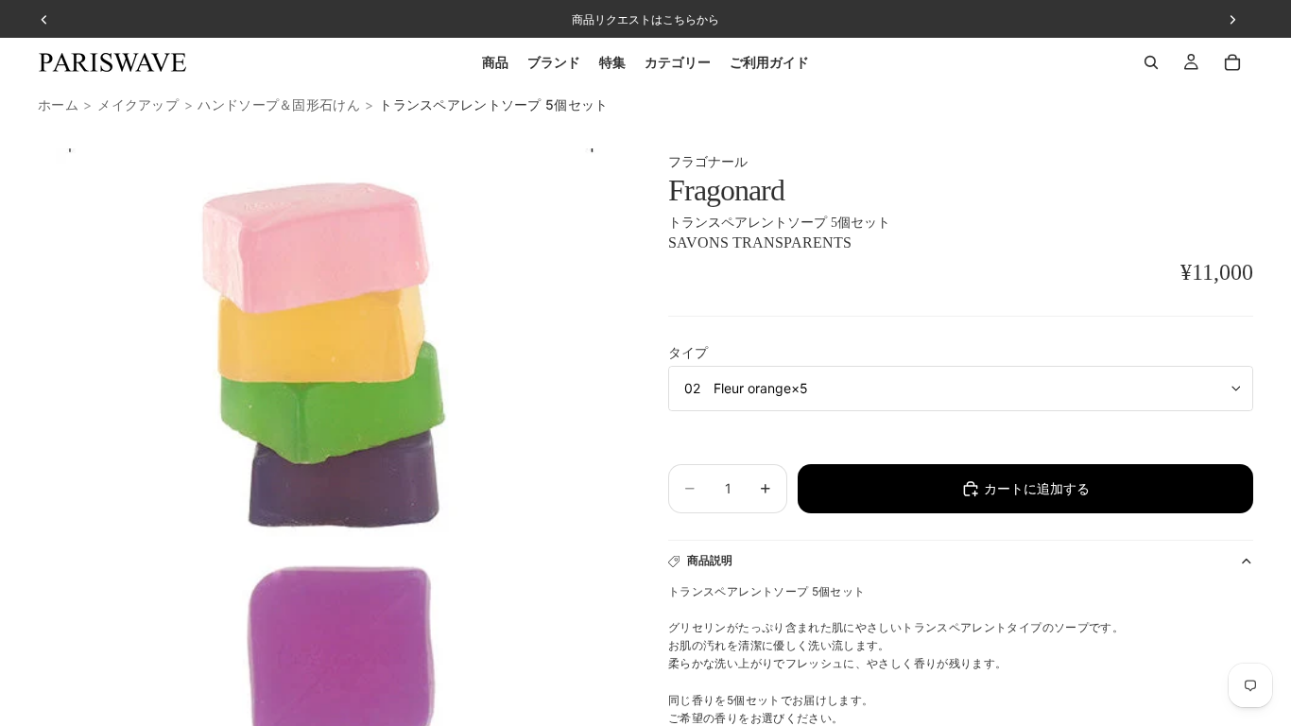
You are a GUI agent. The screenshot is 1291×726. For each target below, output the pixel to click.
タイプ (688, 352)
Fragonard (726, 190)
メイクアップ (138, 104)
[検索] (1151, 62)
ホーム (58, 104)
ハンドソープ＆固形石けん (278, 104)
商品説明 (709, 560)
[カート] (1232, 62)
